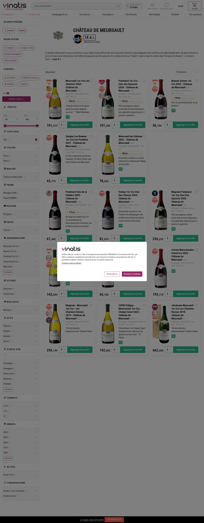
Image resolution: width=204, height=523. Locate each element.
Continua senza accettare (71, 263)
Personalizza (112, 274)
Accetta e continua (132, 274)
